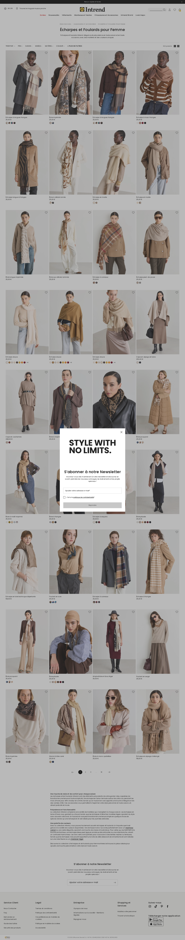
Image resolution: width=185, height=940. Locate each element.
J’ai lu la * (80, 497)
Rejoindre (93, 505)
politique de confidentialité (83, 497)
